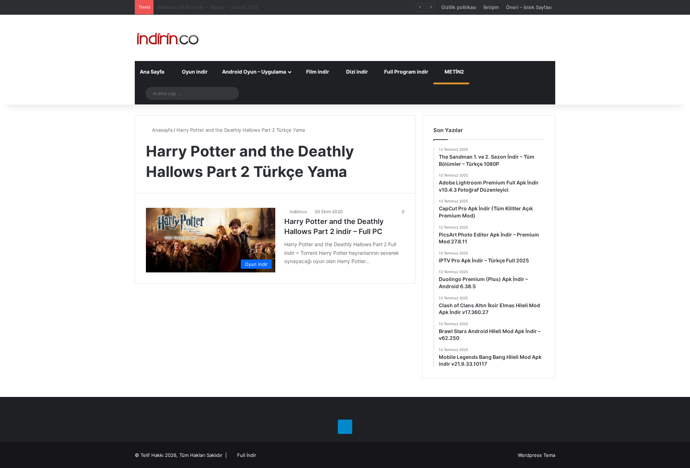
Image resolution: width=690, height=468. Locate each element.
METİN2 (453, 72)
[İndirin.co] (168, 38)
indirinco (298, 211)
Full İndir (246, 455)
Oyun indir (194, 72)
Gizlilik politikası (458, 7)
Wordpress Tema (536, 455)
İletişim (491, 7)
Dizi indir (356, 72)
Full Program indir (405, 72)
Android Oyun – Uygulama (253, 72)
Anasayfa (161, 130)
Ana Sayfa (152, 72)
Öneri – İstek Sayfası (529, 7)
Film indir (317, 72)
